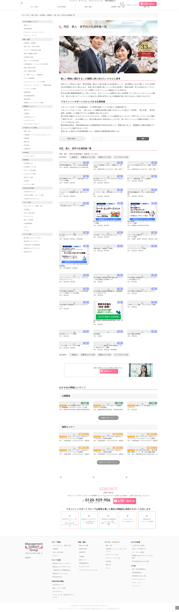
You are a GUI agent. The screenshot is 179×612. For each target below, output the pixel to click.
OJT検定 (26, 181)
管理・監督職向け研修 (30, 53)
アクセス (26, 230)
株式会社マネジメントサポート (33, 238)
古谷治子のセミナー (30, 117)
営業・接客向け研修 (30, 67)
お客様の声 (27, 148)
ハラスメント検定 (29, 184)
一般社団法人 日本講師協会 (32, 245)
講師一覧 (146, 7)
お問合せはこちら (110, 371)
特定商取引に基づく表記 (139, 576)
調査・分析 (27, 131)
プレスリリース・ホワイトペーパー (34, 32)
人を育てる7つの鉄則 (138, 545)
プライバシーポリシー (138, 579)
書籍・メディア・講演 (59, 588)
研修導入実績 (83, 549)
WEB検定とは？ (28, 163)
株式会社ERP (28, 252)
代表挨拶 (26, 209)
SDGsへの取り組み (29, 213)
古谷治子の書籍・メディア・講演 (34, 195)
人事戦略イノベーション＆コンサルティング (37, 135)
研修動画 (26, 138)
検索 (143, 138)
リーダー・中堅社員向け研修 (32, 50)
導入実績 (26, 145)
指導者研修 (27, 99)
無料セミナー (28, 25)
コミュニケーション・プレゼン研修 (34, 81)
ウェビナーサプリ (29, 120)
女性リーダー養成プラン (139, 549)
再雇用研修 (27, 92)
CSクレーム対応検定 (30, 170)
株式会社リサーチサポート (32, 241)
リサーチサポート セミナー (32, 124)
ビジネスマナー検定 (30, 174)
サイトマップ (136, 586)
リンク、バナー (136, 582)
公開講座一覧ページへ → (108, 417)
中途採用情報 (28, 223)
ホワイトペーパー (95, 1)
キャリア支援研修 (29, 78)
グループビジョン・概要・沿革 (33, 206)
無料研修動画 (109, 1)
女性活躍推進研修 (29, 95)
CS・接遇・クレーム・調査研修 (33, 74)
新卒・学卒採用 (28, 220)
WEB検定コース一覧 (30, 167)
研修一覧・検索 (83, 545)
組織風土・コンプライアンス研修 (34, 102)
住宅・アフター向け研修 (31, 60)
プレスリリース (28, 216)
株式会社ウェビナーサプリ (32, 248)
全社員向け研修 (28, 57)
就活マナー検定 (28, 177)
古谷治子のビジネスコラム (32, 198)
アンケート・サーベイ (77, 1)
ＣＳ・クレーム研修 (138, 552)
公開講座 (26, 113)
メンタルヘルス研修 (30, 88)
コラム (26, 227)
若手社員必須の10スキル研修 (140, 561)
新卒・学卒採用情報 (138, 569)
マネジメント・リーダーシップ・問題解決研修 (37, 85)
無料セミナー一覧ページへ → (108, 462)
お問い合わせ (126, 500)
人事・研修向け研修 (30, 71)
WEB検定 (108, 561)
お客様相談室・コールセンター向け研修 (35, 64)
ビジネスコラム (57, 591)
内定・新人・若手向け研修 (32, 46)
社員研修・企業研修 (30, 43)
